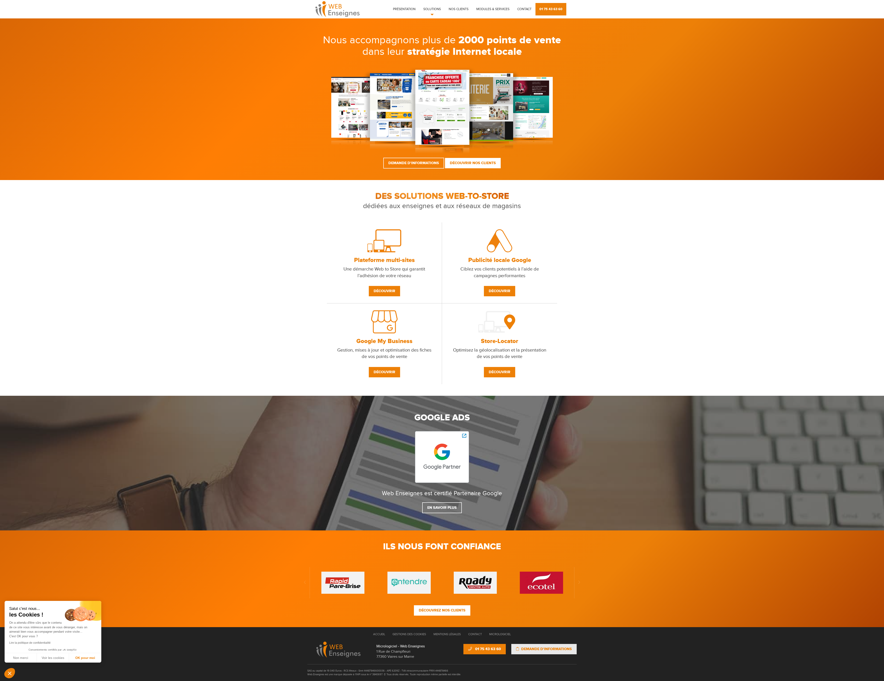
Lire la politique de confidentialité (30, 642)
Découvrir (384, 291)
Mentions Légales (447, 634)
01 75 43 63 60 (550, 9)
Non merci (20, 658)
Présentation (404, 9)
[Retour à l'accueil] (338, 650)
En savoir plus (442, 507)
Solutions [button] (432, 9)
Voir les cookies (53, 658)
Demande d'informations (413, 163)
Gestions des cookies (409, 634)
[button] (9, 673)
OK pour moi (85, 658)
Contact (524, 9)
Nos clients (458, 9)
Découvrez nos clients (442, 610)
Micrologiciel (500, 634)
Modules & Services (492, 9)
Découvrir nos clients (473, 163)
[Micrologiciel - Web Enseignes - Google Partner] (442, 456)
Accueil (379, 634)
